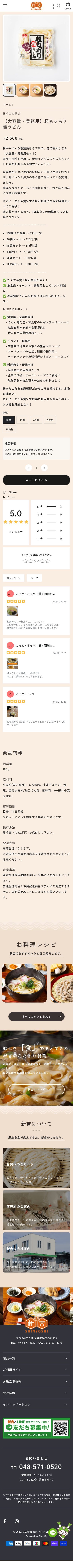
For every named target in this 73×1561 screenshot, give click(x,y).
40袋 (36, 420)
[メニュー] (5, 6)
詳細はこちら (45, 453)
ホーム (7, 104)
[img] (16, 522)
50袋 (50, 420)
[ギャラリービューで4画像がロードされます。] (50, 90)
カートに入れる (36, 480)
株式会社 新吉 (12, 113)
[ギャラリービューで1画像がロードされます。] (9, 90)
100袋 (9, 429)
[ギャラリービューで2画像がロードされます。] (22, 90)
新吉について (36, 1089)
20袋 (9, 420)
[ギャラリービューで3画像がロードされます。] (36, 90)
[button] (58, 6)
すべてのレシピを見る (36, 1016)
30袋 (22, 420)
